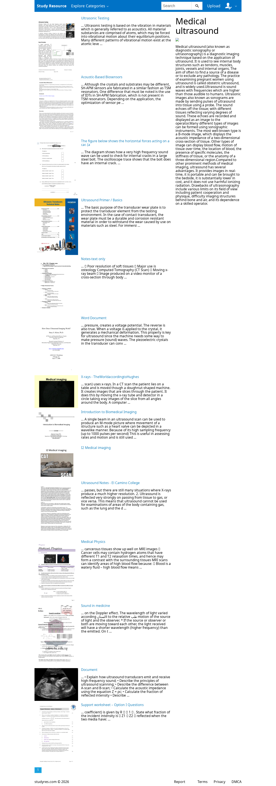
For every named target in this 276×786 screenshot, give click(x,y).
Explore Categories (88, 5)
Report (179, 781)
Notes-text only (93, 259)
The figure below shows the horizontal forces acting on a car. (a (125, 143)
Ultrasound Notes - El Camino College (110, 483)
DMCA (237, 781)
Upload (213, 5)
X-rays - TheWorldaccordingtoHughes (110, 377)
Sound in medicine (95, 605)
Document (89, 669)
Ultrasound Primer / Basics (101, 200)
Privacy (219, 781)
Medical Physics (93, 541)
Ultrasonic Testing (95, 18)
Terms (203, 781)
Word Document (94, 318)
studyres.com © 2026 (51, 781)
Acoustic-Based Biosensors (101, 77)
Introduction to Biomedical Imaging (108, 412)
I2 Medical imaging (96, 447)
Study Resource (51, 5)
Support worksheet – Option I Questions (112, 705)
